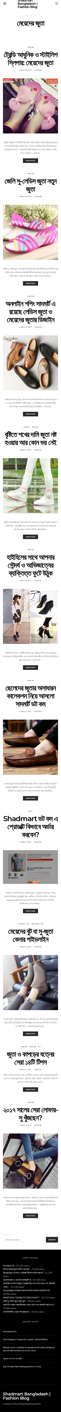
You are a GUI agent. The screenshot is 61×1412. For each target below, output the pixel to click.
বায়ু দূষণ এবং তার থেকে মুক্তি (12, 1358)
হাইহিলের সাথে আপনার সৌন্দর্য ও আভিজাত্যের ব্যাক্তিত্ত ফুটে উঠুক (30, 565)
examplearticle (10, 1331)
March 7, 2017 (25, 711)
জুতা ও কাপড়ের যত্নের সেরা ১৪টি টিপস (30, 1058)
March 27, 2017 (25, 327)
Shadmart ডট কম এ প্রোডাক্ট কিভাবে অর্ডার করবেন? (30, 826)
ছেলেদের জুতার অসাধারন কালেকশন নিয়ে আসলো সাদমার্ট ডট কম (30, 696)
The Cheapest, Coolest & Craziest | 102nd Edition (25, 1339)
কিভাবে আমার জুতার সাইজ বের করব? (16, 1269)
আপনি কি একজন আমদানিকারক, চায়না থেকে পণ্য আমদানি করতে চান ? (28, 1304)
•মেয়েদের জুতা (30, 47)
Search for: (8, 1235)
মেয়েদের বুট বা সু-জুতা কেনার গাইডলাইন (30, 935)
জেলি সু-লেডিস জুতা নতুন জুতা (30, 185)
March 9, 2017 (25, 450)
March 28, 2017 (25, 70)
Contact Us (9, 1265)
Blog (30, 811)
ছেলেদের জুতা (35, 427)
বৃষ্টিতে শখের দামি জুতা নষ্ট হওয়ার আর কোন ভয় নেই (30, 438)
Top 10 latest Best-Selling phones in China (22, 1366)
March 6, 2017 (25, 947)
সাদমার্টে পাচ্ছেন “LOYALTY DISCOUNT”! (21, 1297)
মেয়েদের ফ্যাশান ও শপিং (37, 924)
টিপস (28, 924)
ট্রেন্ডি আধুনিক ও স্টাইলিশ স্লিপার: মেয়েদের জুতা (30, 58)
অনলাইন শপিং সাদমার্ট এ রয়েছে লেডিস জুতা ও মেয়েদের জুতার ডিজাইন (30, 311)
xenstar (38, 70)
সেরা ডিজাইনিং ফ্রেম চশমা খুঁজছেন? (16, 1311)
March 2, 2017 (25, 1070)
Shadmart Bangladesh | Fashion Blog (26, 1396)
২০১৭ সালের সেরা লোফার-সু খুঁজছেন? (30, 1114)
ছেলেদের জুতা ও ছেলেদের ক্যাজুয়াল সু (17, 1279)
